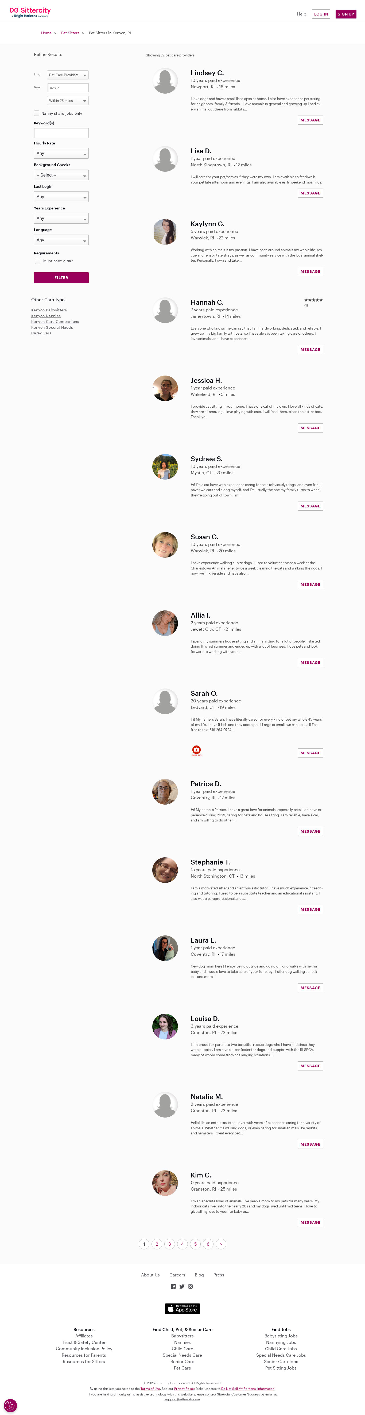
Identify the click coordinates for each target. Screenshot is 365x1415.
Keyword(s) (44, 123)
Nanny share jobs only (61, 113)
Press (218, 1274)
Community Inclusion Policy (84, 1348)
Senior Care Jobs (281, 1361)
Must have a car (58, 260)
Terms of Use (150, 1388)
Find (37, 74)
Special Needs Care (182, 1354)
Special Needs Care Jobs (281, 1354)
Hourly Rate (44, 143)
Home (46, 32)
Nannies (182, 1342)
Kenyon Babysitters (49, 310)
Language (43, 229)
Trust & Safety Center (84, 1342)
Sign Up (346, 14)
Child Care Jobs (281, 1348)
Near (37, 87)
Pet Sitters (70, 32)
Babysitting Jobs (281, 1335)
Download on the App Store (182, 1308)
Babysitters (182, 1335)
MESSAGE (310, 120)
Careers (177, 1274)
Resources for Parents (84, 1354)
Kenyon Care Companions (55, 321)
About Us (150, 1274)
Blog (199, 1274)
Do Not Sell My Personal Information (247, 1388)
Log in (321, 14)
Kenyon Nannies (46, 315)
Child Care (182, 1348)
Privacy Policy (184, 1388)
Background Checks (52, 164)
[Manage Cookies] (10, 1405)
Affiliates (84, 1335)
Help (301, 13)
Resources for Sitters (84, 1361)
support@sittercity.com (182, 1399)
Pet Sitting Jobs (281, 1367)
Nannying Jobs (281, 1342)
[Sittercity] (30, 12)
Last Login (43, 186)
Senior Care (182, 1361)
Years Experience (49, 208)
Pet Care (182, 1367)
